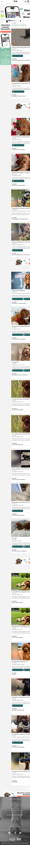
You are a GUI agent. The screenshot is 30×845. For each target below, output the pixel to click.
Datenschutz (15, 824)
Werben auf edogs (15, 826)
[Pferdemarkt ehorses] (12, 839)
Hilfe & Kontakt (15, 819)
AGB (15, 821)
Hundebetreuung (15, 803)
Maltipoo (23, 25)
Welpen (15, 807)
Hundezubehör (15, 805)
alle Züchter (15, 25)
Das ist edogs (15, 818)
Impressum (15, 823)
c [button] (12, 73)
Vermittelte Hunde (15, 810)
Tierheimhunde (15, 808)
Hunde (15, 802)
